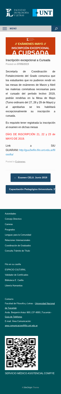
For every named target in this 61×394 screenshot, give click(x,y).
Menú (13, 28)
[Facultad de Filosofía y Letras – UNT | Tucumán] (30, 13)
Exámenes (20, 161)
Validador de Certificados (16, 275)
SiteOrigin (28, 387)
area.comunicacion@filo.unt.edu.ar (21, 325)
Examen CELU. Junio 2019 (30, 177)
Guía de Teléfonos (13, 317)
